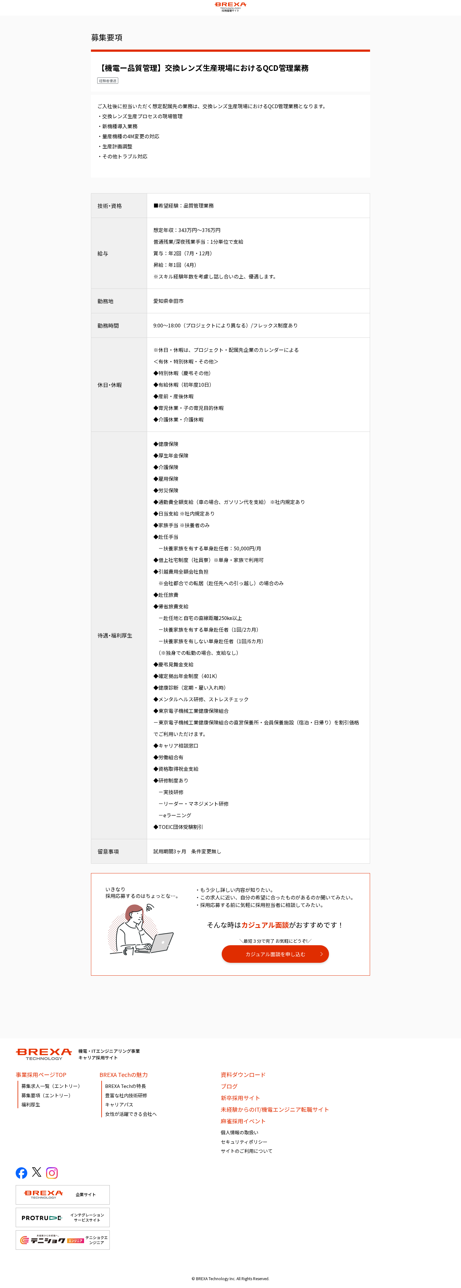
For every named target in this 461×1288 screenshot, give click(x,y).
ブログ (229, 1086)
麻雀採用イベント (243, 1121)
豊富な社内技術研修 (126, 1095)
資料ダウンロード (243, 1074)
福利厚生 (30, 1104)
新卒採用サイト (240, 1098)
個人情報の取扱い (239, 1132)
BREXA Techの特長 (125, 1086)
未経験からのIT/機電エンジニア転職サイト (275, 1109)
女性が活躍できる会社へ (131, 1113)
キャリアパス (119, 1104)
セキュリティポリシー (244, 1141)
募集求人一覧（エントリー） (51, 1086)
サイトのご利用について (247, 1151)
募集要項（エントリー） (47, 1095)
